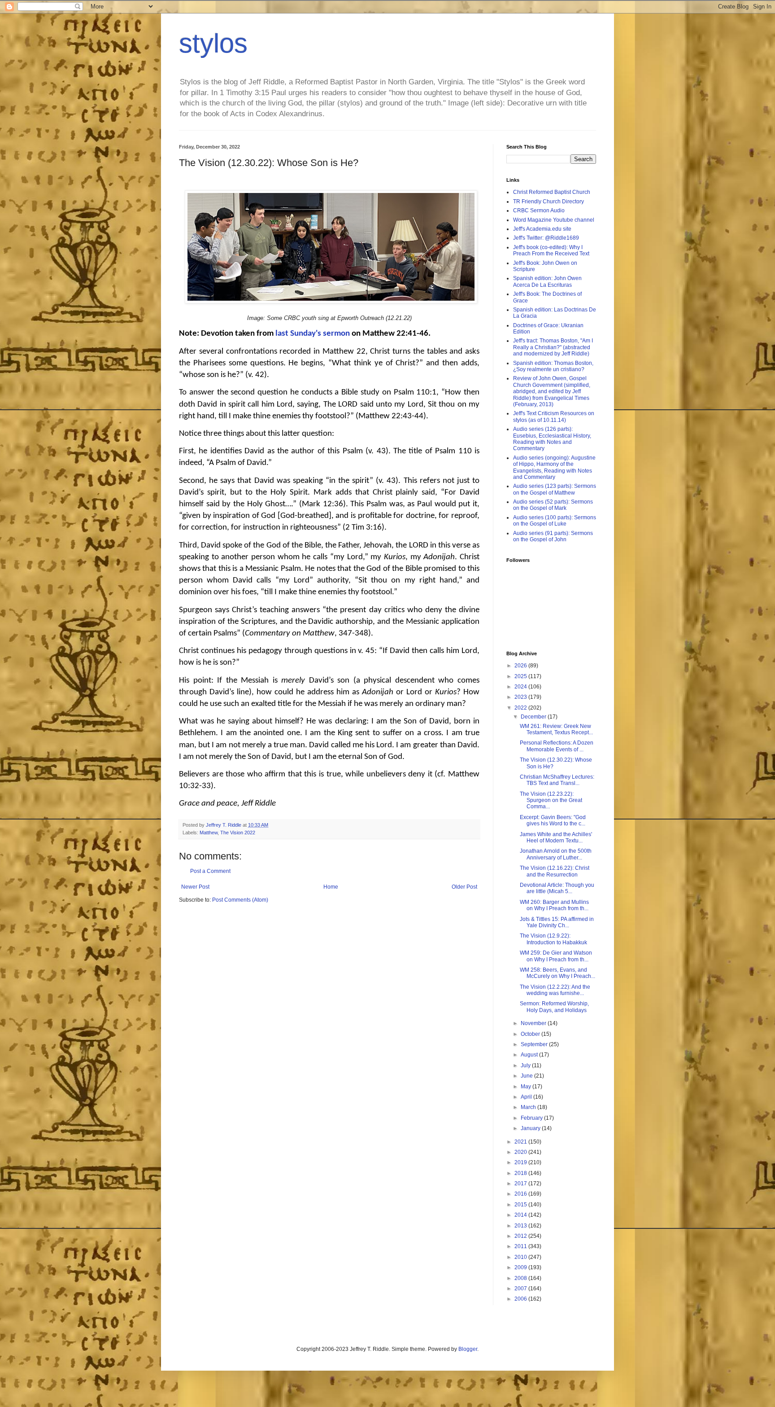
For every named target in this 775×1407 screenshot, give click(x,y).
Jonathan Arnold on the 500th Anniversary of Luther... (556, 854)
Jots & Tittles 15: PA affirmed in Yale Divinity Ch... (557, 922)
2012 (521, 1236)
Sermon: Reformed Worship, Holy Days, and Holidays (554, 1006)
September (535, 1044)
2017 (521, 1183)
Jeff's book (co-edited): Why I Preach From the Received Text (551, 250)
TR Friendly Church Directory (548, 201)
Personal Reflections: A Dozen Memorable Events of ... (556, 746)
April (527, 1097)
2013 (521, 1226)
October (531, 1034)
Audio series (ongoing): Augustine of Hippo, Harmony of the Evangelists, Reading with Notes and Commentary (554, 467)
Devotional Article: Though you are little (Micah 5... (557, 888)
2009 (521, 1267)
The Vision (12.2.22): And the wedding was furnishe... (555, 990)
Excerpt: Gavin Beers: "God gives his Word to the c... (553, 820)
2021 (521, 1142)
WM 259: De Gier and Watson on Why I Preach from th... (556, 956)
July (526, 1065)
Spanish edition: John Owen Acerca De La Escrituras (547, 281)
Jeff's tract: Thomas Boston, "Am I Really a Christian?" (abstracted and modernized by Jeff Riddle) (553, 347)
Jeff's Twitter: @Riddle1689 (546, 238)
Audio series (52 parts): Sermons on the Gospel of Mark (553, 505)
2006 (521, 1299)
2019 (521, 1162)
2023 (521, 697)
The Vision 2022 (237, 832)
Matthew (209, 832)
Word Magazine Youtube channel (553, 220)
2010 (521, 1257)
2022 (521, 708)
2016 (521, 1194)
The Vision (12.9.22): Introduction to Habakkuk (553, 939)
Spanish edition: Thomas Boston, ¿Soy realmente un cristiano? (553, 366)
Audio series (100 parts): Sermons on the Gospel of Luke (554, 520)
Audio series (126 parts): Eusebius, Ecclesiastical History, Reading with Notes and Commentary (552, 438)
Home (330, 887)
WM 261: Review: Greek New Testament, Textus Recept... (556, 729)
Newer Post (195, 887)
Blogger (467, 1349)
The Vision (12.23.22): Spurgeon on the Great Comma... (551, 800)
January (531, 1128)
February (532, 1118)
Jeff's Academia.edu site (542, 229)
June (527, 1076)
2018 (521, 1173)
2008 (521, 1278)
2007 (521, 1288)
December (534, 717)
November (534, 1023)
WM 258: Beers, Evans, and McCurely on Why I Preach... (557, 973)
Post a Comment (210, 871)
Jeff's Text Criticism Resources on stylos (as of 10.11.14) (553, 416)
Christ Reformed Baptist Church (551, 192)
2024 (521, 687)
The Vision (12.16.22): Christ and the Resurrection (554, 871)
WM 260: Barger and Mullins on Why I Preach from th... (554, 905)
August (530, 1055)
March (529, 1107)
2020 (521, 1152)
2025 (521, 676)
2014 (521, 1215)
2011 (521, 1246)
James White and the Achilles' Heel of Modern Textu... (556, 837)
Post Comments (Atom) (240, 900)
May (526, 1086)
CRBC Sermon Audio (539, 210)
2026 (521, 665)
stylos (213, 43)
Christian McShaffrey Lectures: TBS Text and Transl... (557, 780)
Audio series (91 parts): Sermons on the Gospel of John (553, 536)
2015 (521, 1204)
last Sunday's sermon (312, 333)
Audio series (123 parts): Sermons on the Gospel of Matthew (554, 489)
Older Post (464, 887)
